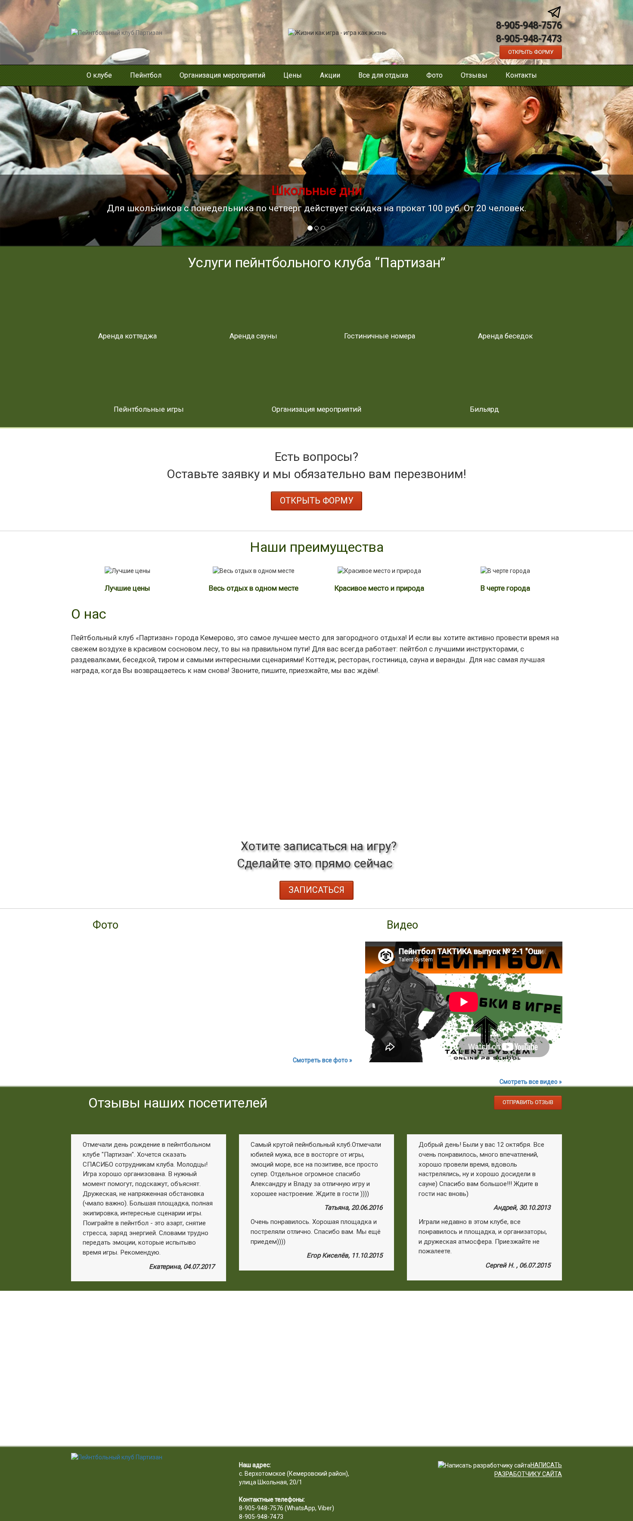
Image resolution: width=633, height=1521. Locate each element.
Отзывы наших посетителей (177, 1103)
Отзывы (474, 75)
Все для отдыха (383, 75)
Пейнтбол (145, 75)
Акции (330, 75)
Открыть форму (530, 52)
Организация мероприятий (222, 75)
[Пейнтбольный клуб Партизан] (116, 32)
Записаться (316, 890)
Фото (434, 75)
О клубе (99, 75)
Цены (292, 75)
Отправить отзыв (528, 1102)
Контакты (521, 75)
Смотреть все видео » (531, 1081)
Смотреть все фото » (322, 1060)
